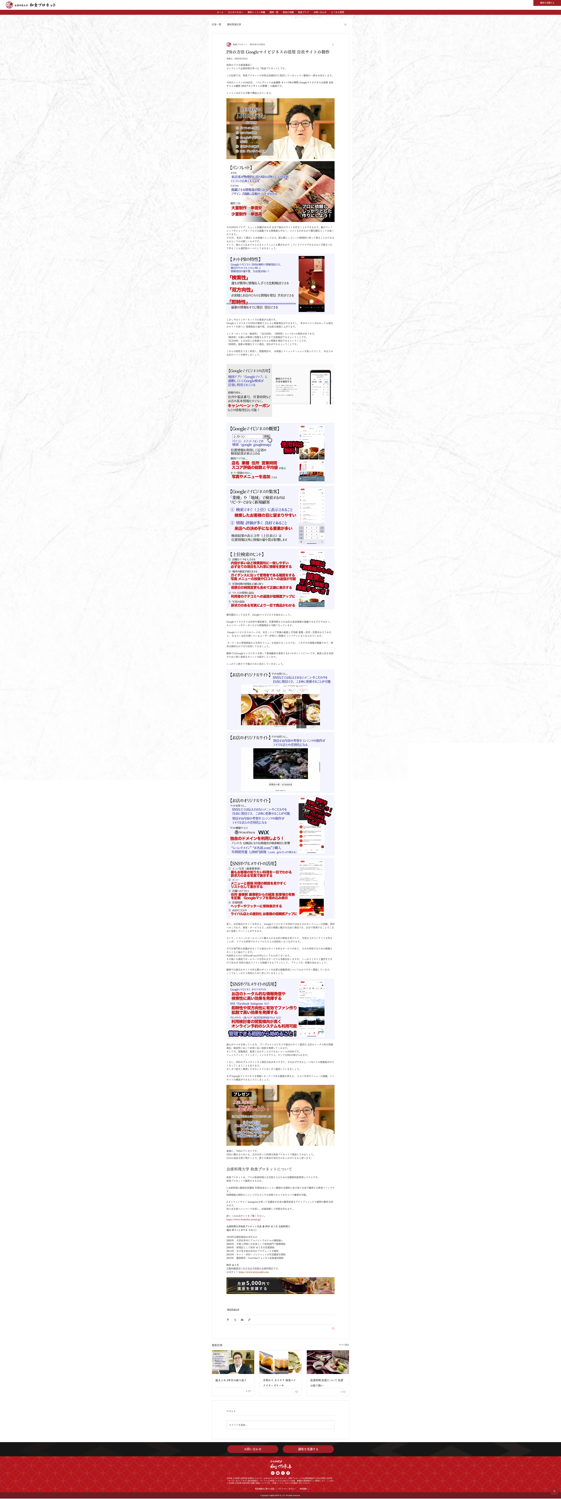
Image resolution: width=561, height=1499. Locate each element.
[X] (283, 1473)
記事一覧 (216, 24)
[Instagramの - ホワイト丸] (273, 1473)
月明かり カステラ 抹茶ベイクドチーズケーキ (279, 1383)
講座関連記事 (234, 24)
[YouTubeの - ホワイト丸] (278, 1473)
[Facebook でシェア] (227, 1319)
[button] (235, 12)
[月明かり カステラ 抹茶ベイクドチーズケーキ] (280, 1362)
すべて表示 (344, 1345)
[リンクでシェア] (249, 1319)
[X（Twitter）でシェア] (235, 1319)
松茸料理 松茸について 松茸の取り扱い (326, 1383)
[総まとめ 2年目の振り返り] (233, 1362)
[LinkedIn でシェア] (242, 1319)
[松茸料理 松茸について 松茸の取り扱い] (328, 1362)
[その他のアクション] (333, 44)
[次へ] (554, 1491)
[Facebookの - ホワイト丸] (288, 1473)
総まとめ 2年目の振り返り (231, 1380)
